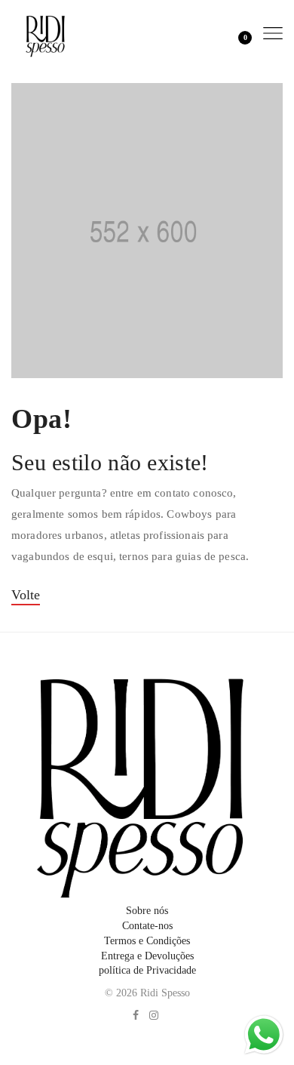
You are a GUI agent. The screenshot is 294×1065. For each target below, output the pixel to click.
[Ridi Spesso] (45, 32)
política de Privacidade (147, 970)
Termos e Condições (147, 940)
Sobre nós (147, 910)
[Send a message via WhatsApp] (263, 1034)
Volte (25, 594)
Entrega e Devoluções (147, 956)
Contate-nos (147, 925)
